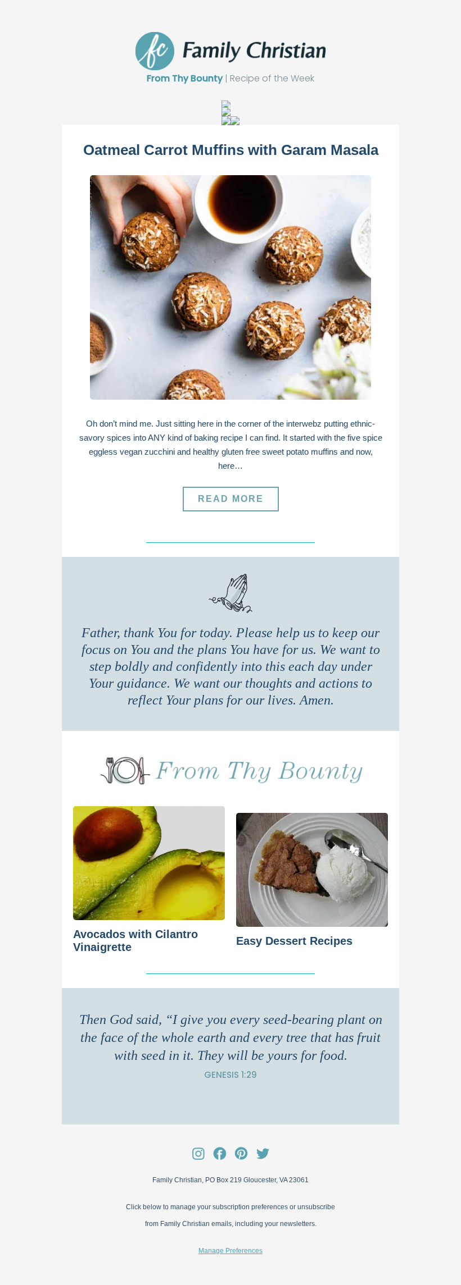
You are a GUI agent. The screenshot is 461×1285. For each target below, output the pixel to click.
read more (231, 499)
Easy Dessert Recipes (301, 941)
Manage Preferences (230, 1251)
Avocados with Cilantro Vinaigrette (135, 940)
